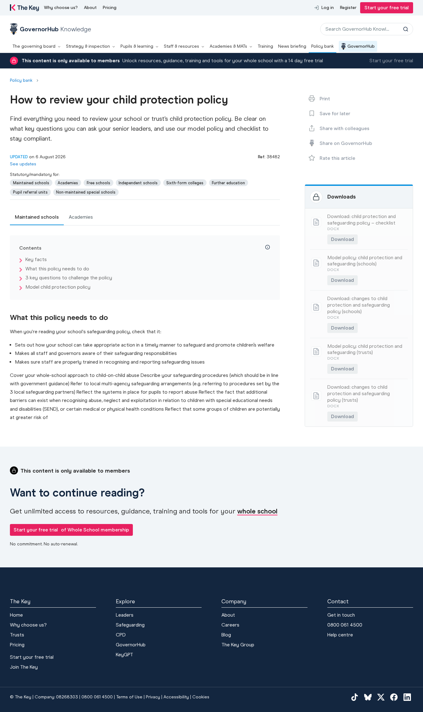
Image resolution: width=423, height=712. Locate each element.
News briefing (292, 46)
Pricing (109, 7)
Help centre (340, 635)
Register (348, 7)
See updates (23, 164)
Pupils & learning (136, 46)
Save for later (335, 113)
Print (325, 99)
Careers (230, 625)
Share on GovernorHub (346, 143)
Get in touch (341, 615)
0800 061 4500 (344, 625)
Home (16, 615)
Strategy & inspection (88, 46)
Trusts (17, 635)
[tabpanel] (145, 328)
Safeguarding (130, 625)
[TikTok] (354, 697)
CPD (121, 635)
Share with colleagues (344, 128)
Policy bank (322, 46)
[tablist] (145, 217)
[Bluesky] (368, 697)
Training (265, 46)
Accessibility (176, 697)
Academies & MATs (228, 46)
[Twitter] (381, 697)
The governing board (33, 46)
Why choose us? (61, 7)
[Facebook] (394, 697)
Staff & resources (181, 46)
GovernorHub (361, 46)
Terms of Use (129, 697)
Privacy (153, 697)
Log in (327, 7)
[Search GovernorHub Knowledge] (405, 29)
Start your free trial (386, 8)
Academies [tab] (81, 217)
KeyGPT (124, 654)
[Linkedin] (407, 697)
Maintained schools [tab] (37, 217)
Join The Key (24, 667)
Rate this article (337, 158)
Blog (226, 635)
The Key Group (237, 645)
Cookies (200, 697)
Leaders (124, 615)
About (90, 7)
